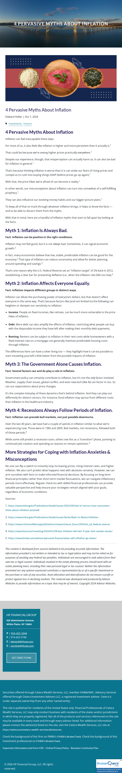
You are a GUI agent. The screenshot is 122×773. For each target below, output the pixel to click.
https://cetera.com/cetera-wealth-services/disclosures (32, 729)
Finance (28, 123)
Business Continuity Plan (84, 747)
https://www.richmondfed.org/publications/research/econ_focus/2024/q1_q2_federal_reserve (59, 524)
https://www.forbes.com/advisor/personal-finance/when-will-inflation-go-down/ (52, 538)
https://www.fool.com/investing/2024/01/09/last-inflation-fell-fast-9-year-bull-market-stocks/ (60, 531)
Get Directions (21, 657)
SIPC (91, 692)
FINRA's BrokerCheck (69, 736)
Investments (15, 123)
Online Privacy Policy (57, 747)
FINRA (84, 692)
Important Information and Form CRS (23, 747)
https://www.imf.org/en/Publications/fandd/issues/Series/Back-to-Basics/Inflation (53, 517)
